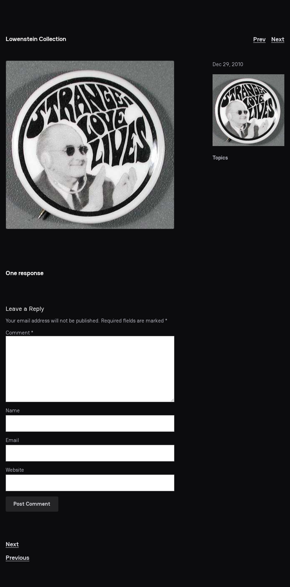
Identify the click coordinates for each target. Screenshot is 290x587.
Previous (17, 557)
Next (277, 39)
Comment (19, 332)
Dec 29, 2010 (228, 64)
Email (12, 440)
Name (13, 410)
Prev (259, 39)
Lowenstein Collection (36, 39)
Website (15, 470)
